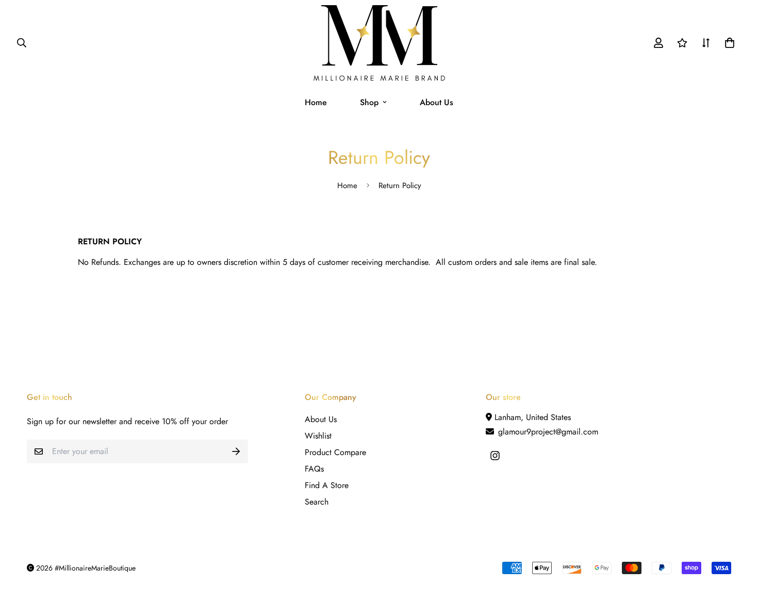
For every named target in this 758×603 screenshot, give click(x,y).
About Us (436, 102)
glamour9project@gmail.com (547, 432)
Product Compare (335, 452)
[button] (727, 43)
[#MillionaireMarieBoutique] (379, 43)
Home (316, 102)
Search (316, 502)
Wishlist (318, 436)
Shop (369, 102)
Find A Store (327, 485)
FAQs (314, 469)
